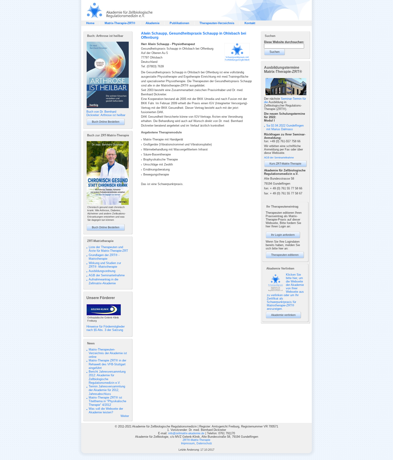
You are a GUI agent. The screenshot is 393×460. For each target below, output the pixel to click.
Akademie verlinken (283, 315)
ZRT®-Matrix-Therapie (196, 440)
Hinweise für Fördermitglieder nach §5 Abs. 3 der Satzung (105, 328)
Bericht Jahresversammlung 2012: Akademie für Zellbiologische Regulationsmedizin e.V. (107, 377)
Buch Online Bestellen (105, 121)
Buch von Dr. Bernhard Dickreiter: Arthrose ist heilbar (105, 113)
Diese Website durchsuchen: (284, 42)
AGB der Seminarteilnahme (107, 275)
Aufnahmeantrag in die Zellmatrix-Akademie (103, 281)
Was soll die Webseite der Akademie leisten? (106, 410)
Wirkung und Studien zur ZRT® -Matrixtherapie (105, 264)
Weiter (125, 416)
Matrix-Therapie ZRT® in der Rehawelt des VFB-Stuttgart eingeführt (107, 364)
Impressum (188, 443)
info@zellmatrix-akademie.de (186, 433)
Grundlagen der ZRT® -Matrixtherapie (104, 256)
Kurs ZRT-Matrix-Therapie (285, 163)
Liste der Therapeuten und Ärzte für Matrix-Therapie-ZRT (108, 248)
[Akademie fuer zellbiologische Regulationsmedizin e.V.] (116, 19)
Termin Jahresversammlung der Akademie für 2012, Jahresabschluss (107, 390)
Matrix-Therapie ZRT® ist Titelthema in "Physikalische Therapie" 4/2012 (107, 401)
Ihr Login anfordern (283, 234)
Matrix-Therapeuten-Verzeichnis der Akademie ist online (108, 353)
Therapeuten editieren (285, 255)
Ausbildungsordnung (102, 271)
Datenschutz (204, 443)
